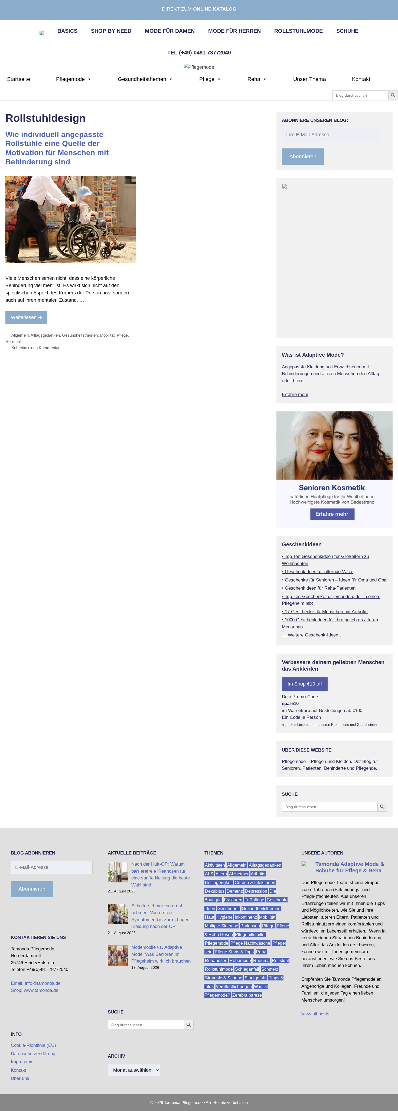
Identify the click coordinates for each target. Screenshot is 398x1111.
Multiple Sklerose (221, 925)
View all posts (315, 1013)
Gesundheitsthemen (142, 79)
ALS (209, 873)
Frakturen (233, 899)
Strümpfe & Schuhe (223, 977)
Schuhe (347, 31)
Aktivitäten (215, 865)
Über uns (20, 1078)
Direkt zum (199, 9)
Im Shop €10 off (305, 684)
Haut (209, 917)
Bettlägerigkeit (219, 882)
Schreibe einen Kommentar (35, 347)
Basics (67, 31)
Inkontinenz (246, 917)
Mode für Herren (234, 31)
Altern (221, 873)
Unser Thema (309, 79)
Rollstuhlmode (298, 31)
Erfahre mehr (295, 394)
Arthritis (258, 873)
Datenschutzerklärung (33, 1053)
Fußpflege (254, 899)
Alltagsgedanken (45, 335)
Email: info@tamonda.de (35, 983)
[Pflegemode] (199, 67)
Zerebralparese (247, 995)
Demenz (235, 891)
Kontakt (361, 79)
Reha (253, 79)
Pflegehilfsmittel (250, 934)
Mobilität (107, 335)
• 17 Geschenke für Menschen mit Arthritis (325, 611)
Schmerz (269, 969)
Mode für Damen (170, 31)
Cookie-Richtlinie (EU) (33, 1045)
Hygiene (224, 917)
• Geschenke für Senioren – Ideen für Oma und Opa (334, 580)
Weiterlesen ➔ (26, 317)
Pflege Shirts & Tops (234, 951)
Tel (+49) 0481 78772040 (199, 53)
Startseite (18, 79)
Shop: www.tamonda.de (34, 990)
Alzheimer (239, 873)
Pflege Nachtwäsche (250, 943)
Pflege (206, 79)
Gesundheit (228, 908)
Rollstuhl (13, 341)
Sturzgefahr (255, 977)
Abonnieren (303, 156)
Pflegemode (70, 79)
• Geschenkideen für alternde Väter (317, 571)
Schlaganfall (247, 969)
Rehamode (240, 960)
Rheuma (261, 960)
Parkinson (250, 925)
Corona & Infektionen (255, 882)
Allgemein (20, 335)
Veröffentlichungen (234, 986)
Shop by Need (111, 31)
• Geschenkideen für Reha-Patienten (318, 588)
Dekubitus (214, 891)
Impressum (22, 1061)
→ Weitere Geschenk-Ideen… (312, 635)
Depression (256, 891)
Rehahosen (216, 960)
